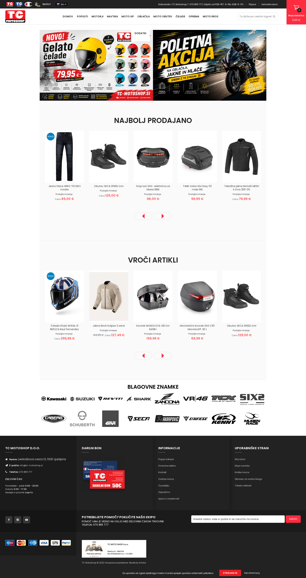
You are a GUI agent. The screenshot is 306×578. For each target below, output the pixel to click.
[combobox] (257, 16)
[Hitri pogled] (78, 177)
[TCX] (224, 398)
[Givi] (110, 418)
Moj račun (240, 459)
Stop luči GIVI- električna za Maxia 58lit (153, 187)
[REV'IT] (110, 398)
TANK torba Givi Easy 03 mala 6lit (197, 187)
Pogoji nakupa (166, 459)
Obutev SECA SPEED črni (108, 186)
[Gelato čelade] (96, 65)
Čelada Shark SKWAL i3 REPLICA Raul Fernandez (64, 327)
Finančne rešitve (166, 465)
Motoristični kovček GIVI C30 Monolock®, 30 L (197, 327)
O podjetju (163, 485)
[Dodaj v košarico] (51, 177)
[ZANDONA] (167, 398)
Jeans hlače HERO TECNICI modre (65, 187)
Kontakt (162, 472)
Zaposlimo (164, 492)
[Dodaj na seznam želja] (60, 177)
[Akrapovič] (167, 418)
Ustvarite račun (269, 4)
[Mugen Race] (252, 418)
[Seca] (139, 418)
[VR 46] (195, 398)
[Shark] (139, 398)
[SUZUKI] (82, 398)
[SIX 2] (252, 398)
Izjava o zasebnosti (168, 498)
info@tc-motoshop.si (31, 465)
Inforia (142, 562)
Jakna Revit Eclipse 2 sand (109, 325)
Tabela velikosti (243, 485)
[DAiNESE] (195, 418)
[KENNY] (224, 418)
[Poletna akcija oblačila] (209, 65)
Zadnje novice (166, 479)
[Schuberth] (82, 418)
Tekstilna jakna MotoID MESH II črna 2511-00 (241, 187)
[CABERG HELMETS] (54, 418)
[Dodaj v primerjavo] (69, 177)
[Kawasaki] (54, 398)
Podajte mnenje (64, 194)
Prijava (252, 4)
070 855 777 (25, 471)
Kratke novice (242, 472)
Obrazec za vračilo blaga (248, 479)
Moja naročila (242, 465)
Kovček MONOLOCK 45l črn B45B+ (153, 327)
